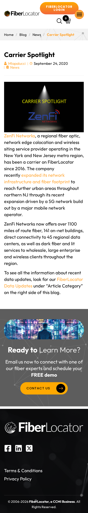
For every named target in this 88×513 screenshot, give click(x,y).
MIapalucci (17, 63)
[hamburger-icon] (79, 14)
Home (9, 34)
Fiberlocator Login (59, 8)
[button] (60, 21)
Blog (23, 34)
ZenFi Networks (19, 136)
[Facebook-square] (8, 448)
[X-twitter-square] (29, 448)
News (37, 34)
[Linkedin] (18, 448)
